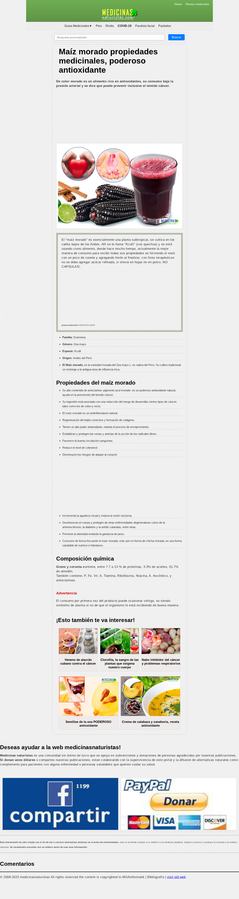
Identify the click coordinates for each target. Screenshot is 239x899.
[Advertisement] (119, 116)
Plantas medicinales (197, 4)
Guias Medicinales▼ (78, 25)
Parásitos (164, 25)
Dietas (178, 4)
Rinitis (109, 25)
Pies (99, 25)
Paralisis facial (145, 25)
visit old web (176, 877)
